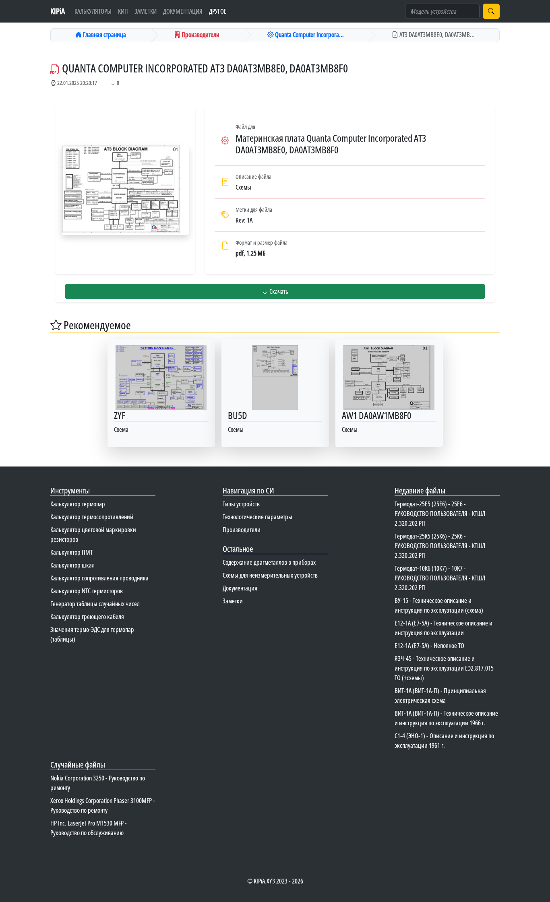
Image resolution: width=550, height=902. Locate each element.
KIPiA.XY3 (264, 881)
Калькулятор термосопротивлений (91, 516)
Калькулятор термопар (77, 504)
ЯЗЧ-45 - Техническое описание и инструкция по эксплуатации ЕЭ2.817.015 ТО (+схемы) (444, 668)
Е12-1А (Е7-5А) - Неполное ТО (429, 645)
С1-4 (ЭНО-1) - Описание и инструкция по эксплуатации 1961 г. (444, 740)
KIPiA (57, 11)
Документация (183, 11)
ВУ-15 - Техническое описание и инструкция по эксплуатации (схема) (439, 605)
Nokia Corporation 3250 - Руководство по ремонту (97, 783)
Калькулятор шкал (72, 565)
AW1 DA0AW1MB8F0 (376, 415)
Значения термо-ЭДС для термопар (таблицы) (92, 634)
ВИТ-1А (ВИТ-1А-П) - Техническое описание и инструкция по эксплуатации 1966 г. (446, 718)
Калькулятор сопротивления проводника (99, 578)
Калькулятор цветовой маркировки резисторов (93, 534)
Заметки (145, 11)
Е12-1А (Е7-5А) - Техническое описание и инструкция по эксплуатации (443, 628)
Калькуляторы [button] (93, 11)
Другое (218, 11)
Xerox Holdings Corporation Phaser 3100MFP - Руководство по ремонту (102, 805)
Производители (242, 529)
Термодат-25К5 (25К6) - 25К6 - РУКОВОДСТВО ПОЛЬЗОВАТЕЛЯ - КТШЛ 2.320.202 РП (440, 546)
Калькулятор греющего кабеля (87, 616)
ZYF (119, 415)
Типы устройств (241, 504)
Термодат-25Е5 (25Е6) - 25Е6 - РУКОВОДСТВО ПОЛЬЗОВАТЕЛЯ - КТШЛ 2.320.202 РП (440, 514)
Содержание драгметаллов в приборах (269, 562)
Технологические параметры (257, 516)
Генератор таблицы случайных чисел (95, 603)
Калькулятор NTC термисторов (86, 590)
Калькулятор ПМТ (71, 552)
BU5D (237, 415)
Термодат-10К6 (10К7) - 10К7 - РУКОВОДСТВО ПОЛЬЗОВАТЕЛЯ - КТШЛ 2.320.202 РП (440, 578)
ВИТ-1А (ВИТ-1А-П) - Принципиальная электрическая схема (440, 695)
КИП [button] (123, 11)
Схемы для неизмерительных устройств (270, 575)
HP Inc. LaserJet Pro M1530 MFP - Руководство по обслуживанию (88, 828)
